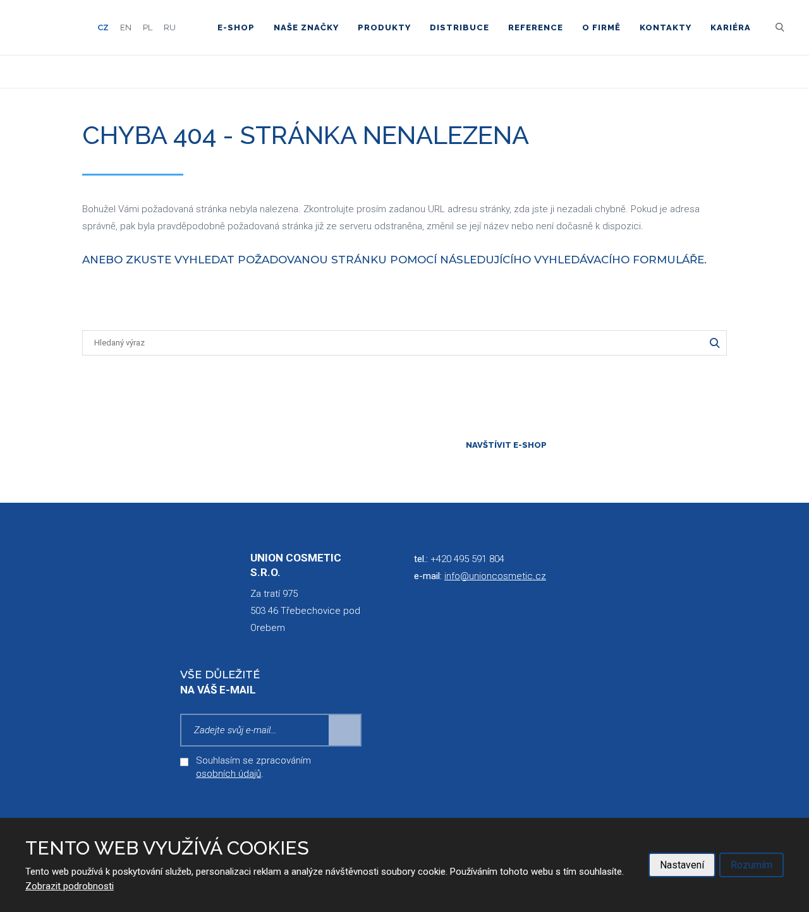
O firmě (601, 27)
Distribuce (459, 27)
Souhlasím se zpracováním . (253, 767)
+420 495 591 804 (467, 559)
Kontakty (665, 27)
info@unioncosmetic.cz (495, 576)
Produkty (384, 27)
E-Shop (236, 27)
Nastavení (682, 865)
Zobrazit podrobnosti (69, 886)
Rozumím (751, 865)
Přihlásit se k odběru (345, 730)
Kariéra (730, 27)
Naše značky (306, 27)
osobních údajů (228, 773)
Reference (535, 27)
